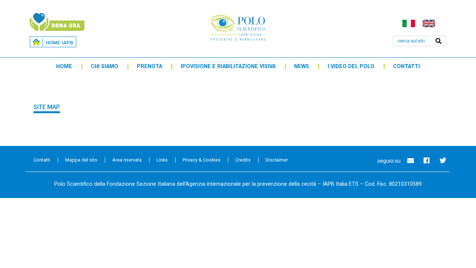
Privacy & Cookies (202, 160)
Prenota (149, 66)
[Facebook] (426, 160)
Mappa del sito (81, 160)
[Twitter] (443, 160)
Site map (46, 107)
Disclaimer (277, 160)
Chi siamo (104, 66)
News (301, 66)
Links (162, 160)
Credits (243, 160)
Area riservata (127, 160)
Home (64, 66)
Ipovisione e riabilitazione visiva (228, 66)
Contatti (406, 66)
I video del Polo (351, 66)
